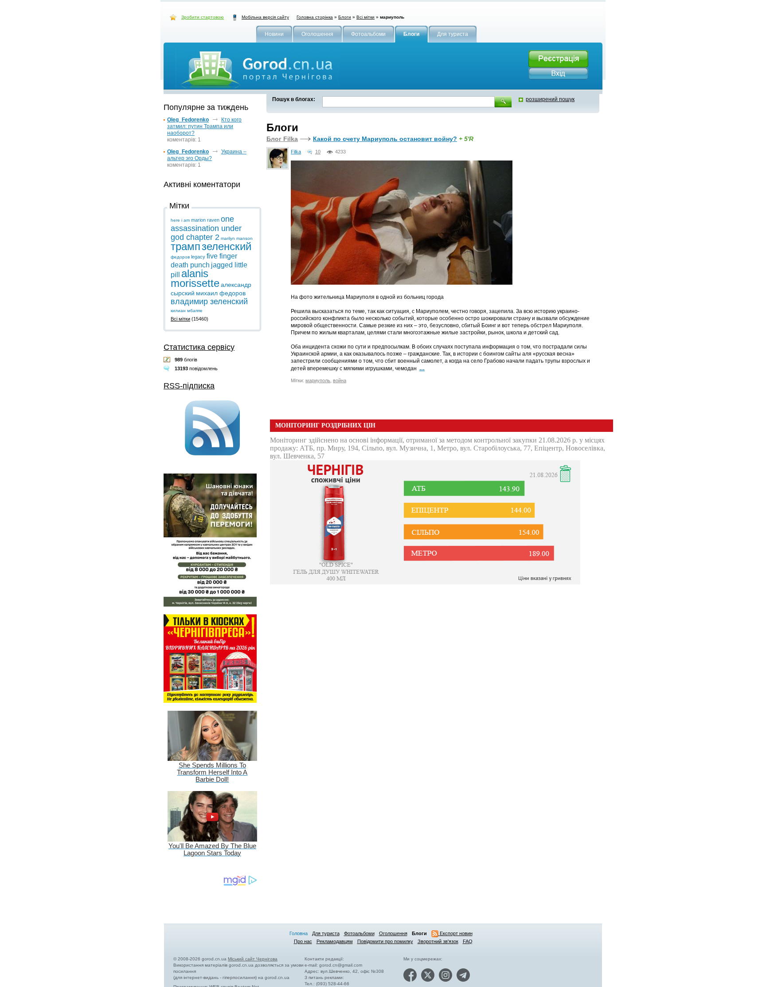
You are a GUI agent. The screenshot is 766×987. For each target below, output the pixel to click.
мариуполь (317, 380)
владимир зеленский (209, 301)
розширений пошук (550, 99)
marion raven (205, 220)
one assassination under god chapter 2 (206, 228)
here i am (180, 220)
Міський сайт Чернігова (252, 958)
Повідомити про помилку (385, 941)
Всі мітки (365, 17)
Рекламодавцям (335, 941)
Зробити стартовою (202, 17)
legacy (198, 256)
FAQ (468, 941)
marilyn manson (237, 238)
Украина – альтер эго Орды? (206, 155)
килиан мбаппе (187, 310)
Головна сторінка (315, 17)
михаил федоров (221, 293)
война (339, 380)
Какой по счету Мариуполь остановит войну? (385, 138)
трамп (185, 246)
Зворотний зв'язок (438, 941)
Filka (296, 151)
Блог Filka (282, 138)
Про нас (303, 941)
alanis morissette (195, 278)
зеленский (226, 246)
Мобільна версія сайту (265, 17)
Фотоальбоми (359, 933)
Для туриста (326, 933)
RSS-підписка (189, 385)
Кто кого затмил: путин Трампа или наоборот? (204, 126)
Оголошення (393, 933)
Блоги (344, 17)
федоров (180, 257)
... (422, 368)
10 (317, 151)
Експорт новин (455, 933)
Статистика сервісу (199, 347)
